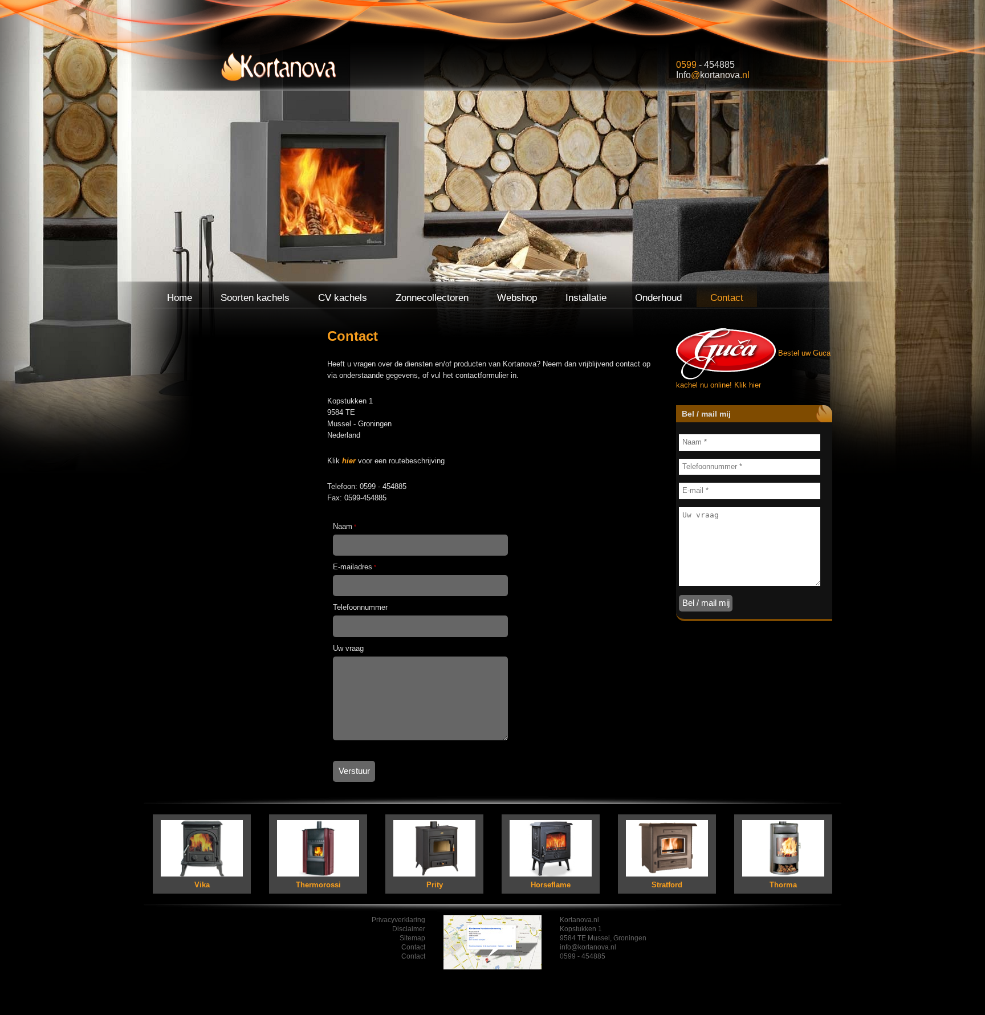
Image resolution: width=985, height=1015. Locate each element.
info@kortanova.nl (588, 947)
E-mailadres (354, 566)
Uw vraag (348, 648)
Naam (344, 526)
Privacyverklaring (398, 920)
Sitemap (412, 938)
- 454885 (705, 65)
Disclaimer (408, 929)
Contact (413, 947)
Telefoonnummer (360, 607)
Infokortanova (713, 75)
